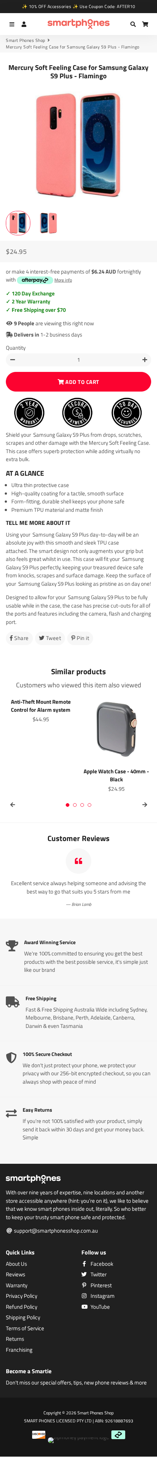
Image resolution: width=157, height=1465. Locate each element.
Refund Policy (21, 1307)
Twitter (98, 1274)
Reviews (15, 1274)
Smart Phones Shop (25, 40)
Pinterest (100, 1285)
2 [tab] (75, 805)
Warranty (16, 1285)
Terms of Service (25, 1328)
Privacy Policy (21, 1296)
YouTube (99, 1307)
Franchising (19, 1350)
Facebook (101, 1264)
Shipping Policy (23, 1317)
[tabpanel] (41, 709)
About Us (16, 1264)
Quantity (16, 348)
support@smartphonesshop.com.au (55, 1231)
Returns (15, 1339)
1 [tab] (67, 805)
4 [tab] (89, 805)
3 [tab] (82, 805)
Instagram (102, 1296)
